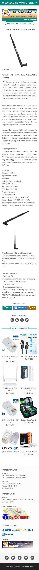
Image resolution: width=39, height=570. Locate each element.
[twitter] (17, 320)
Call (33, 308)
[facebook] (12, 320)
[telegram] (27, 320)
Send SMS (21, 308)
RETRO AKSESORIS (25, 567)
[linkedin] (20, 558)
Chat (9, 308)
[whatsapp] (22, 320)
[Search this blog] (36, 2)
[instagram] (32, 558)
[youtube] (26, 558)
